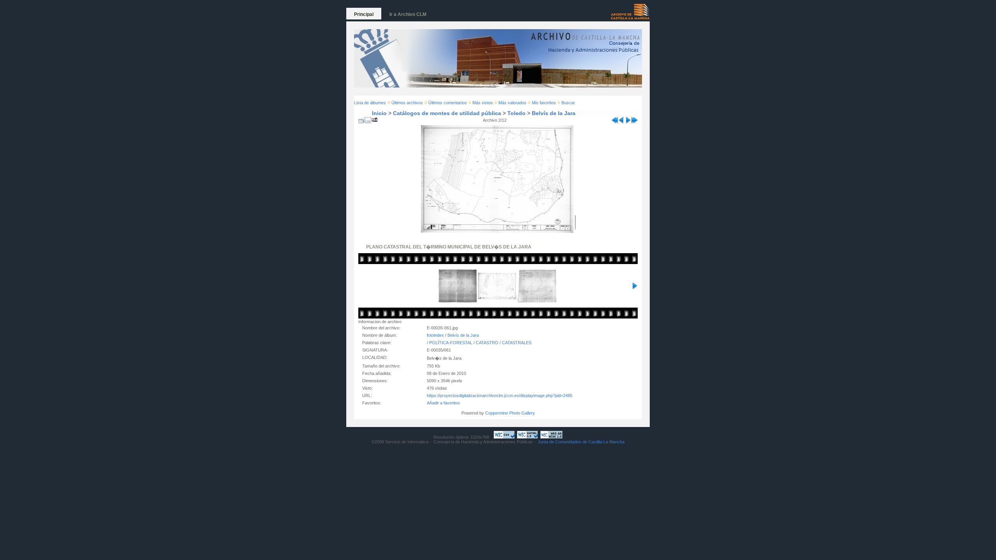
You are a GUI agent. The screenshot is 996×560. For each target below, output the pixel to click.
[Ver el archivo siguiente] (628, 118)
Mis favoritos (544, 102)
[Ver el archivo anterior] (621, 118)
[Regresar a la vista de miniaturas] (361, 118)
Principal (364, 14)
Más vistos (482, 102)
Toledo (516, 113)
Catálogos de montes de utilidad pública (447, 113)
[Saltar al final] (634, 118)
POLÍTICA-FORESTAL (450, 342)
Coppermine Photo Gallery (510, 413)
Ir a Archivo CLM (407, 14)
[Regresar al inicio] (615, 118)
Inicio (379, 113)
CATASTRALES (516, 342)
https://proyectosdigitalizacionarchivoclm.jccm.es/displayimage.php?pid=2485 (499, 395)
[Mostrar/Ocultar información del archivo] (368, 118)
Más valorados (512, 102)
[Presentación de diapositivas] (375, 118)
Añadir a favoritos (443, 403)
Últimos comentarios (447, 102)
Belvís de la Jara (553, 113)
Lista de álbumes (370, 102)
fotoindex (435, 335)
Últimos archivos (407, 102)
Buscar (568, 102)
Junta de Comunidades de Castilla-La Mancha (581, 441)
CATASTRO (487, 342)
